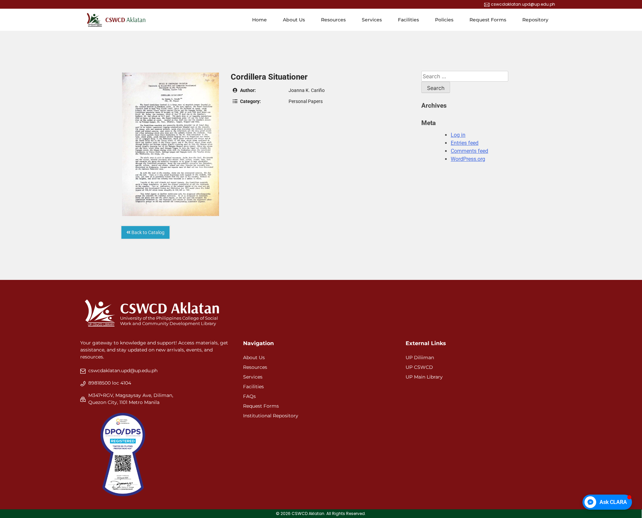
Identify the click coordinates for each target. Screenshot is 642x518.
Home (259, 20)
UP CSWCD (419, 367)
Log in (458, 135)
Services (372, 20)
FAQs (249, 396)
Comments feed (469, 151)
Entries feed (464, 143)
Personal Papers (306, 101)
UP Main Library (424, 377)
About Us (294, 20)
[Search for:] (464, 76)
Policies (444, 20)
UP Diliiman (420, 357)
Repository (535, 20)
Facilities (408, 20)
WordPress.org (468, 159)
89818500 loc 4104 (109, 383)
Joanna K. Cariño (307, 90)
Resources (333, 20)
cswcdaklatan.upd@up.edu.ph (122, 371)
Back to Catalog (147, 232)
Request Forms (487, 20)
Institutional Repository (270, 416)
